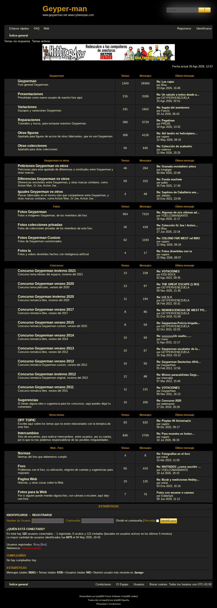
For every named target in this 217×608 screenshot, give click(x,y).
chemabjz (167, 378)
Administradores (31, 548)
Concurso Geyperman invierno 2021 (47, 271)
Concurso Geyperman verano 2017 (46, 309)
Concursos (56, 265)
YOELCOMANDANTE (174, 215)
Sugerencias (28, 400)
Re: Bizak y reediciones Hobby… (178, 479)
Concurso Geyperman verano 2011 (46, 387)
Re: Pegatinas (166, 120)
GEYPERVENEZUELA (175, 97)
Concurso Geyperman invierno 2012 (47, 374)
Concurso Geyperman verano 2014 (46, 335)
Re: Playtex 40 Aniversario (174, 420)
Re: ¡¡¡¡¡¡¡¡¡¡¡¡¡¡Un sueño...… (174, 336)
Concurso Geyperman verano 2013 (46, 348)
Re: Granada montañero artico (176, 166)
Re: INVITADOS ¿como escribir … (179, 466)
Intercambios (28, 433)
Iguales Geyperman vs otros (40, 191)
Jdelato (165, 195)
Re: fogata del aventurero (173, 107)
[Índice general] (24, 12)
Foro (21, 466)
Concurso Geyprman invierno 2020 (46, 296)
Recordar (150, 520)
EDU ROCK (168, 274)
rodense (166, 149)
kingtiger (166, 169)
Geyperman (57, 75)
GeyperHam (168, 365)
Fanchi (165, 110)
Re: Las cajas (165, 81)
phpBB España (121, 600)
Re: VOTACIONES (168, 271)
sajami (165, 136)
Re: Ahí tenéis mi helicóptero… (177, 133)
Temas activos (41, 41)
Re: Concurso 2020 (169, 400)
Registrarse (42, 515)
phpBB (99, 596)
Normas (24, 453)
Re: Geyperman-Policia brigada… (178, 323)
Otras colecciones (32, 145)
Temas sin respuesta (17, 41)
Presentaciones (30, 94)
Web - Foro (56, 448)
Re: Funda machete (169, 179)
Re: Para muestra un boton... (175, 433)
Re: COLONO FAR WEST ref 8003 (178, 238)
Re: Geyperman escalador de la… (178, 349)
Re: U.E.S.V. (164, 297)
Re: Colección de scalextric (174, 146)
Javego (138, 572)
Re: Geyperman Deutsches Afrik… (179, 361)
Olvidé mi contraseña (129, 520)
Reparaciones (29, 120)
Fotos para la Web (32, 492)
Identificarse (17, 515)
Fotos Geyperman (32, 212)
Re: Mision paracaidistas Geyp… (178, 374)
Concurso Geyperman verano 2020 (46, 283)
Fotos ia (24, 250)
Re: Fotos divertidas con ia (174, 251)
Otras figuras (28, 133)
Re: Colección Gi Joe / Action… (177, 225)
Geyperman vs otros (56, 160)
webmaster (168, 403)
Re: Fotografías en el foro (173, 453)
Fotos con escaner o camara (175, 492)
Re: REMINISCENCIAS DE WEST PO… (182, 310)
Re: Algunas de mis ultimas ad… (178, 212)
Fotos (56, 206)
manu (164, 339)
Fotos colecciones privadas (40, 225)
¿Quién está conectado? (26, 529)
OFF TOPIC (27, 420)
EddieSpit (167, 495)
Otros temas (56, 414)
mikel (164, 457)
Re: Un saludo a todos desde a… (178, 94)
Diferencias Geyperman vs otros (44, 179)
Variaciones (27, 107)
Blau (164, 84)
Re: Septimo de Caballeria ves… (178, 192)
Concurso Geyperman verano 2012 (46, 361)
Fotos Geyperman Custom (39, 237)
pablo (164, 182)
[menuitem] (34, 28)
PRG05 (165, 123)
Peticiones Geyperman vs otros (43, 166)
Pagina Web (27, 479)
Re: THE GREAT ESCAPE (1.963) (178, 284)
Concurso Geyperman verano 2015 (46, 322)
